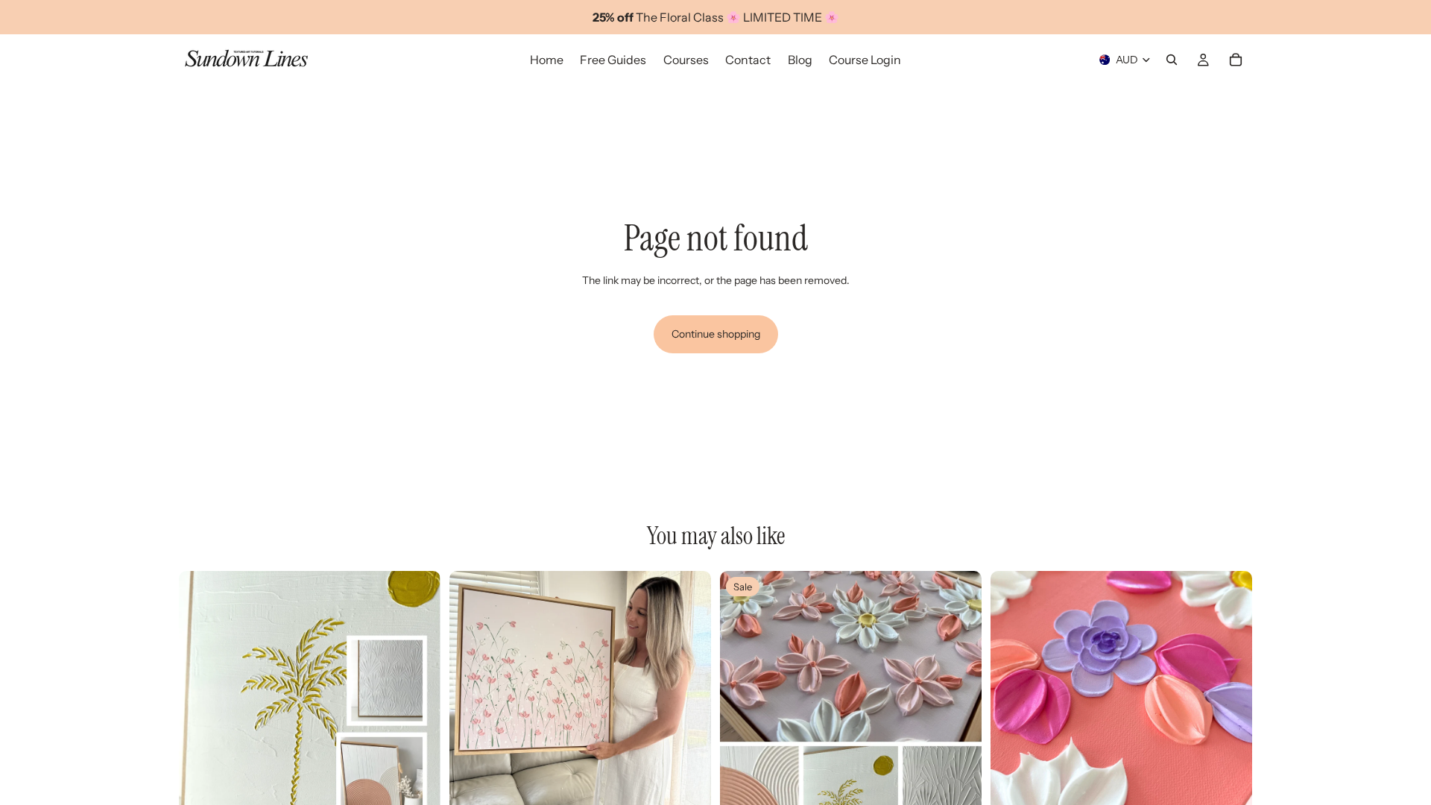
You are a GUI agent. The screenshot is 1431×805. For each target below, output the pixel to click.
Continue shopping (716, 334)
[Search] (1171, 59)
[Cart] (1235, 59)
